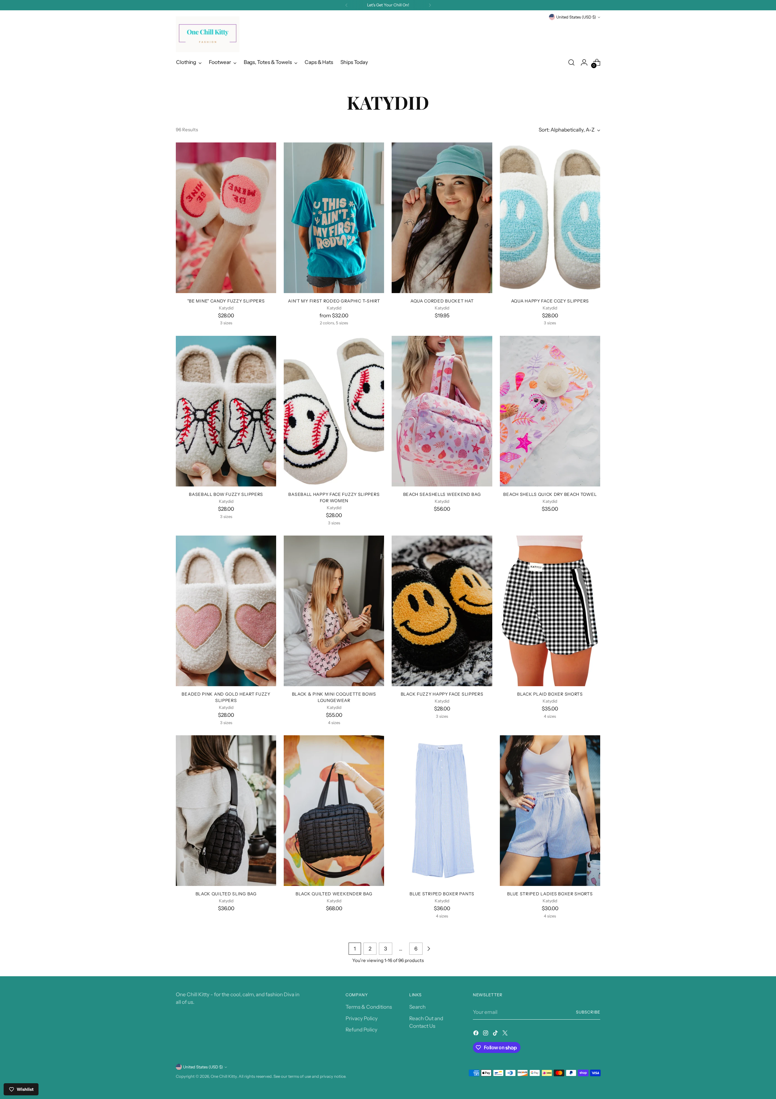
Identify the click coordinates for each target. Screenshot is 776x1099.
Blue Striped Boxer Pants (442, 893)
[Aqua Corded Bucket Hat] (442, 217)
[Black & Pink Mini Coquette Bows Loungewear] (334, 611)
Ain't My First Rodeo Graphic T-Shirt (334, 300)
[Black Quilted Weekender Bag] (334, 810)
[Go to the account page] (584, 62)
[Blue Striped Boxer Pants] (442, 810)
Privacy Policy (362, 1018)
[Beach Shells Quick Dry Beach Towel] (550, 411)
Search (417, 1007)
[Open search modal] (571, 62)
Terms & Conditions (369, 1007)
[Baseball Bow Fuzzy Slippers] (226, 411)
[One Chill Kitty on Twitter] (505, 1034)
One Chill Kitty (224, 1076)
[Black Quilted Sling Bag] (226, 810)
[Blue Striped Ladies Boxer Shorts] (550, 810)
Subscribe (588, 1012)
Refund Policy (361, 1030)
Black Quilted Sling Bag (226, 893)
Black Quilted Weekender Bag (334, 893)
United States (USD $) (576, 17)
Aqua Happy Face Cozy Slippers (550, 300)
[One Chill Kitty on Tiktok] (496, 1034)
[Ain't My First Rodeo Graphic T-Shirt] (334, 217)
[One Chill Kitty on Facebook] (476, 1034)
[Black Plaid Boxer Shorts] (550, 611)
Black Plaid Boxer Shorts (550, 693)
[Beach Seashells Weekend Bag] (442, 411)
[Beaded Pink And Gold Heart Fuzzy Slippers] (226, 611)
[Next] (429, 5)
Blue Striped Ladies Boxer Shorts (550, 893)
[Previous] (346, 5)
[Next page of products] (428, 949)
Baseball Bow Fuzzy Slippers (226, 494)
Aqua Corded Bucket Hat (441, 300)
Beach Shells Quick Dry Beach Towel (550, 494)
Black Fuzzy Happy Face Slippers (442, 693)
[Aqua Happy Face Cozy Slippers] (550, 217)
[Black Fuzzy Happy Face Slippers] (442, 611)
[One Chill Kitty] (207, 34)
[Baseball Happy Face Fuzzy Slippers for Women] (334, 411)
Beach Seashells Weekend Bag (442, 494)
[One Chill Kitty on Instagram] (486, 1034)
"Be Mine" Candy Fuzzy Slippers (226, 300)
